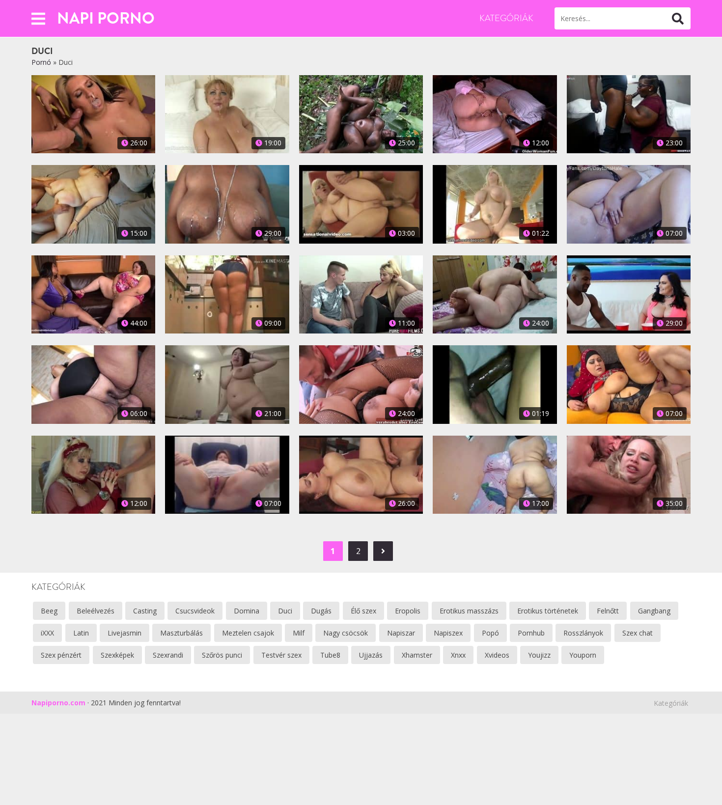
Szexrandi (168, 655)
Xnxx (458, 655)
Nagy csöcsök (345, 633)
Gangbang (654, 610)
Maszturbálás (181, 633)
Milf (299, 633)
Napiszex (448, 633)
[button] (38, 18)
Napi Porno (106, 18)
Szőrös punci (222, 655)
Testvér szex (281, 655)
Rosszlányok (583, 633)
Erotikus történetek (547, 610)
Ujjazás (371, 655)
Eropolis (407, 610)
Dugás (321, 610)
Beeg (49, 610)
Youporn (582, 655)
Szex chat (637, 633)
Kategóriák (506, 18)
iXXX (47, 633)
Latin (81, 633)
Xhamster (417, 655)
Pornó (41, 62)
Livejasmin (124, 633)
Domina (246, 610)
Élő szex (363, 610)
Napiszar (401, 633)
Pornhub (531, 633)
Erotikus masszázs (469, 610)
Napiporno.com (58, 702)
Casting (145, 610)
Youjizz (539, 655)
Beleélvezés (95, 610)
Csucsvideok (195, 610)
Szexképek (117, 655)
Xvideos (497, 655)
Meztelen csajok (248, 633)
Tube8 (330, 655)
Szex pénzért (61, 655)
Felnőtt (608, 610)
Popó (490, 633)
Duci (285, 610)
